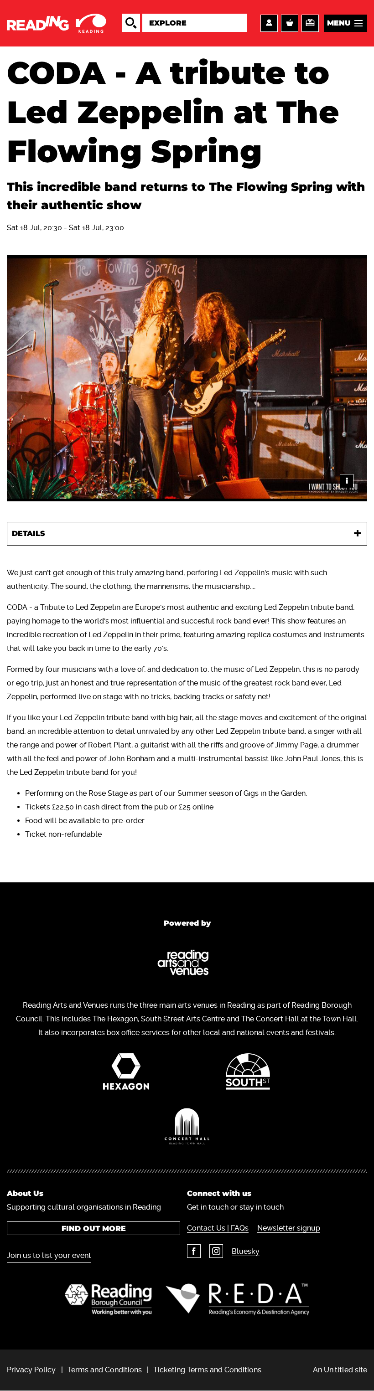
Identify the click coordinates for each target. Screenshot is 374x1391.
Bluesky (246, 1251)
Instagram (216, 1251)
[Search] (131, 23)
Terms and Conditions (105, 1369)
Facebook (194, 1251)
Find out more (94, 1228)
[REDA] (237, 1299)
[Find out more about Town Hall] (187, 1128)
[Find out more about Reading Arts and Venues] (187, 964)
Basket (289, 23)
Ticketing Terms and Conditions (207, 1369)
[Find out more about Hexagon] (126, 1073)
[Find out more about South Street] (248, 1073)
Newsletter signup (288, 1228)
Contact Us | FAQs (218, 1228)
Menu (339, 23)
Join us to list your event (49, 1255)
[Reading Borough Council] (108, 1299)
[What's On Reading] (57, 23)
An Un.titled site (340, 1369)
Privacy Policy (31, 1369)
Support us (310, 23)
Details (28, 533)
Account (269, 23)
